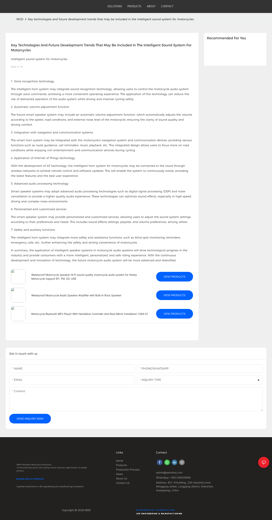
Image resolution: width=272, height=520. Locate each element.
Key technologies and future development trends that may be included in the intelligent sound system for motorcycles (111, 19)
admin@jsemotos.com (169, 472)
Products (121, 465)
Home (119, 460)
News (119, 474)
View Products (175, 276)
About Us (121, 478)
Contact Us (123, 482)
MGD (19, 19)
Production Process (128, 469)
